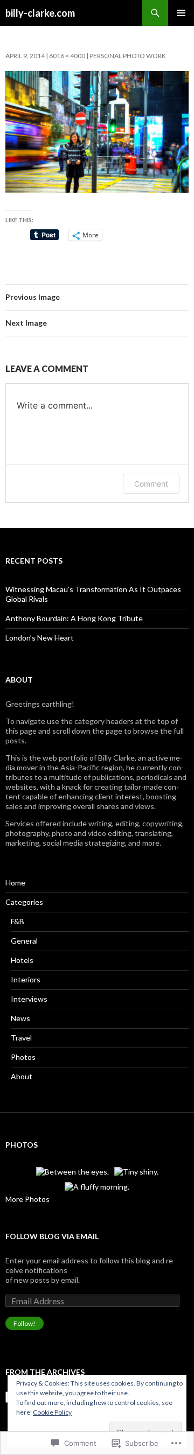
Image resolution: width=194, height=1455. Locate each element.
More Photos (27, 1199)
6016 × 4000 (67, 56)
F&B (17, 921)
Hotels (22, 960)
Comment (151, 483)
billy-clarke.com (40, 13)
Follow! (24, 1323)
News (20, 1018)
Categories (24, 901)
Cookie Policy (52, 1412)
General (24, 940)
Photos (23, 1057)
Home (15, 882)
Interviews (29, 998)
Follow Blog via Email (52, 1236)
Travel (21, 1037)
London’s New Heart (39, 637)
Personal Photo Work (127, 56)
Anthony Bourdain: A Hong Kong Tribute (74, 618)
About (21, 1076)
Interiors (25, 979)
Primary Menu (181, 13)
